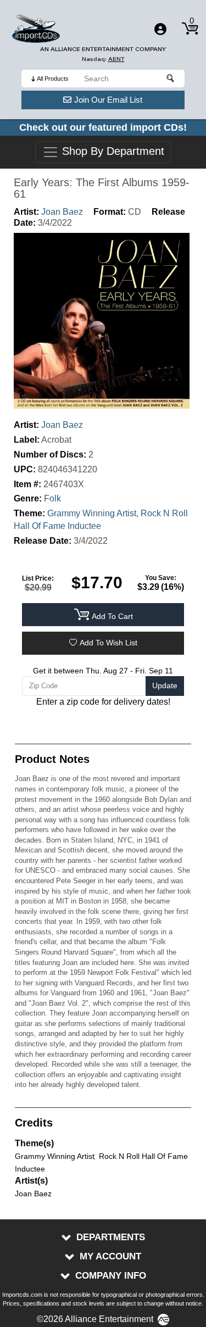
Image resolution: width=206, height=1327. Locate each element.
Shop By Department (111, 152)
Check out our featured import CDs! (103, 127)
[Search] (171, 78)
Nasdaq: (103, 59)
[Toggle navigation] (160, 29)
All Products (53, 78)
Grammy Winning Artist (91, 513)
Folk (52, 498)
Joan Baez (62, 211)
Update (164, 685)
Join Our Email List (108, 99)
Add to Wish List (108, 642)
